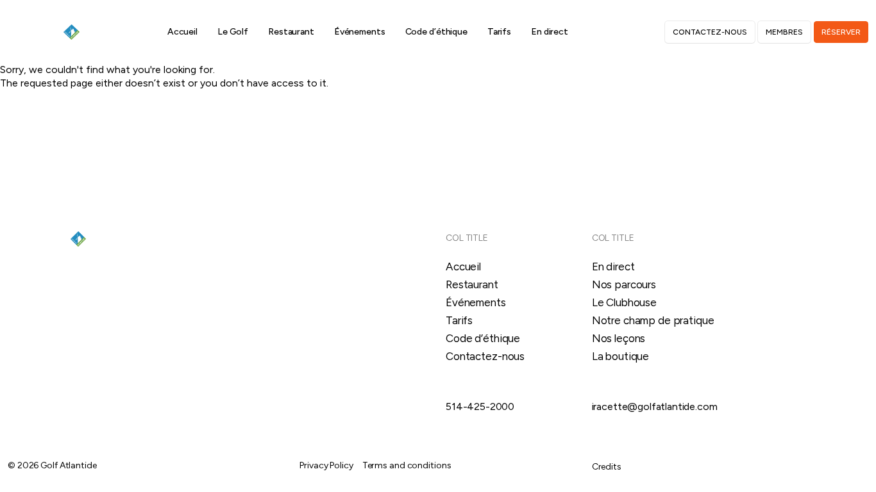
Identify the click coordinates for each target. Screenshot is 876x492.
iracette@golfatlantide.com (655, 406)
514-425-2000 (480, 406)
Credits (606, 466)
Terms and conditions (406, 465)
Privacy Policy (326, 465)
